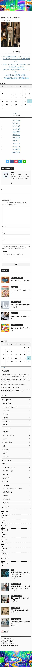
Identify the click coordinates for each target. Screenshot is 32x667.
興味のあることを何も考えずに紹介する (16, 661)
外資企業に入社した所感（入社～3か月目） (14, 384)
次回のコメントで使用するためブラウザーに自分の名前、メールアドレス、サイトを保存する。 (16, 247)
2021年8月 (16, 138)
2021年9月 (16, 135)
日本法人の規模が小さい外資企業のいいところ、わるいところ (15, 380)
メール (4, 233)
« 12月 (15, 113)
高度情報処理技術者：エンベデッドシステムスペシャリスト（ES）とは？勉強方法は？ (16, 59)
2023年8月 (16, 126)
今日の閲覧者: (5, 638)
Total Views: (5, 640)
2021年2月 (16, 140)
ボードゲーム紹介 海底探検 (20, 280)
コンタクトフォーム (10, 655)
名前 (3, 226)
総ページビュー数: (6, 643)
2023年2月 (16, 129)
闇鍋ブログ (16, 8)
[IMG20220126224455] (20, 161)
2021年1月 (16, 143)
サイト (3, 240)
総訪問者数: (5, 642)
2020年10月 (16, 152)
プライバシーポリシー (21, 655)
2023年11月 (16, 123)
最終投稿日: (5, 645)
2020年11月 (16, 149)
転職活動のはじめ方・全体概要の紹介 (16, 78)
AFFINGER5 (24, 664)
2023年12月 (16, 120)
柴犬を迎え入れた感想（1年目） (16, 75)
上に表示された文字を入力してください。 (13, 254)
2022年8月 (16, 132)
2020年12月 (16, 146)
